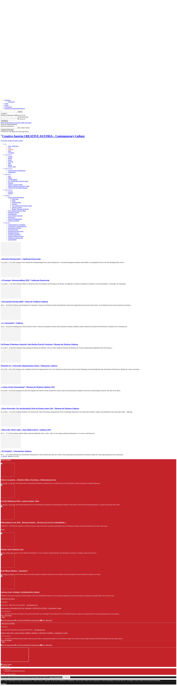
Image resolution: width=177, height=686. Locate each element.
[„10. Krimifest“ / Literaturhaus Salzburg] (11, 447)
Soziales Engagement (14, 234)
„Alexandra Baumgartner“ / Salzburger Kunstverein (21, 259)
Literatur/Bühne (12, 179)
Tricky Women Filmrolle (15, 216)
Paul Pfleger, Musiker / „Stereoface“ (14, 571)
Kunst (10, 160)
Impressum (7, 669)
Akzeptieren (66, 677)
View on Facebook (6, 615)
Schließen (3, 683)
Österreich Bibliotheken (15, 219)
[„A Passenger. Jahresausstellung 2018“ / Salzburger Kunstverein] (11, 276)
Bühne (10, 158)
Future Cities (12, 166)
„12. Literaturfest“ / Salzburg (12, 323)
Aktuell (10, 156)
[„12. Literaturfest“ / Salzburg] (11, 319)
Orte (5, 144)
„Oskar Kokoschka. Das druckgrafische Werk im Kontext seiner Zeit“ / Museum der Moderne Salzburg (40, 408)
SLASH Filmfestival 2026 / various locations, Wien (20, 501)
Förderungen (12, 172)
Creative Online (7, 174)
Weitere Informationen (55, 677)
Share (3, 617)
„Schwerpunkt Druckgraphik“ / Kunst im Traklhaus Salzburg (24, 302)
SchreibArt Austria (13, 212)
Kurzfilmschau (12, 214)
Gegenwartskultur (8, 154)
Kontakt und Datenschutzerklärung (14, 108)
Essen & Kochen (13, 229)
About (6, 103)
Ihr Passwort (21, 119)
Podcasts (10, 183)
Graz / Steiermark (13, 146)
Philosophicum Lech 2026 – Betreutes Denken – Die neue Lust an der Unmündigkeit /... (34, 522)
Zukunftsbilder (12, 239)
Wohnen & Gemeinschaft (15, 238)
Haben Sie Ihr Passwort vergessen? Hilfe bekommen (16, 122)
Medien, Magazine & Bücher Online (18, 186)
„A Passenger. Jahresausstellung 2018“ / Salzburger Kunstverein (25, 280)
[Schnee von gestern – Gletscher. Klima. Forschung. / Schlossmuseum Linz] (8, 476)
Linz (9, 147)
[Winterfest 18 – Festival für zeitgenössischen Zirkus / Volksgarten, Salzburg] (11, 362)
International (7, 195)
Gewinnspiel (8, 107)
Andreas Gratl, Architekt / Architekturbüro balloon (20, 592)
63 (3, 456)
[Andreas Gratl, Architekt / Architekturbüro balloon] (8, 588)
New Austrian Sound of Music (17, 211)
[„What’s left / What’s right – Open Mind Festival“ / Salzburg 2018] (11, 426)
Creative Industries (8, 168)
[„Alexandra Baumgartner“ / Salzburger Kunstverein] (11, 255)
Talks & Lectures (17, 207)
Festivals (10, 161)
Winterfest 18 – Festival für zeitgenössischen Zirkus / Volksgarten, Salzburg (29, 366)
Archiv (6, 105)
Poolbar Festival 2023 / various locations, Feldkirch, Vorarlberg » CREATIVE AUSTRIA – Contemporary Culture (34, 633)
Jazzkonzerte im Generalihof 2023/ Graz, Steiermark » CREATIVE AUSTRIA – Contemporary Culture (31, 608)
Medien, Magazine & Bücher (20, 209)
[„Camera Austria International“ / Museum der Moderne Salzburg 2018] (11, 383)
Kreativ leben (7, 222)
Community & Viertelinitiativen (17, 226)
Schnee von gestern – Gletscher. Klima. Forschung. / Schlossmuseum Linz (28, 480)
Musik (10, 165)
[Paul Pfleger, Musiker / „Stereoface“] (8, 567)
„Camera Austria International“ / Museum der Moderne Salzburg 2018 (28, 387)
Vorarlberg (11, 152)
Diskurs (10, 193)
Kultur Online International (16, 197)
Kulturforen (11, 217)
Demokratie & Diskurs (14, 228)
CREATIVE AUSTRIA (8, 599)
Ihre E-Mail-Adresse (24, 128)
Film (9, 163)
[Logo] (6, 140)
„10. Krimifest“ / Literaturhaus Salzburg (16, 451)
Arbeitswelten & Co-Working (16, 224)
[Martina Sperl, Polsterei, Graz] (8, 546)
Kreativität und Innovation (15, 231)
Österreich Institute (13, 220)
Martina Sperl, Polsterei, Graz (12, 549)
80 (9, 456)
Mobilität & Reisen (13, 233)
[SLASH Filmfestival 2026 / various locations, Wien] (8, 497)
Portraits (10, 192)
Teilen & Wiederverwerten (16, 236)
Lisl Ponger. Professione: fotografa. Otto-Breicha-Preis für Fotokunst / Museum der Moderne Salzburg (39, 344)
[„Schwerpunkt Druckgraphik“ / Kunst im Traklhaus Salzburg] (11, 298)
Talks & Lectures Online (15, 184)
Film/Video (15, 199)
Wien (9, 151)
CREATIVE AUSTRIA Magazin (18, 188)
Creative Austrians (8, 189)
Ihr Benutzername (23, 117)
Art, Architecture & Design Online (18, 181)
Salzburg (10, 149)
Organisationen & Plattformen (17, 170)
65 (6, 456)
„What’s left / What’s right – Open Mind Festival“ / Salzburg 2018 (26, 430)
